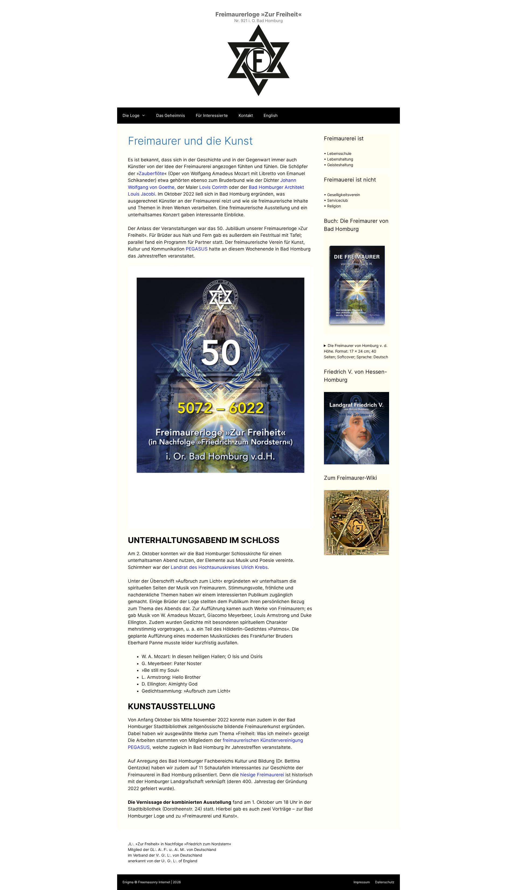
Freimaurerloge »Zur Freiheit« (258, 14)
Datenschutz (384, 882)
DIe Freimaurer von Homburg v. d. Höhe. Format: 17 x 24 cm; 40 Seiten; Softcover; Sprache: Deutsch (356, 351)
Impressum (362, 882)
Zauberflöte (151, 173)
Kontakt (246, 115)
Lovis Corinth (213, 187)
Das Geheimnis (170, 115)
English (271, 115)
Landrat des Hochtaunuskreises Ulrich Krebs (219, 567)
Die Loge (131, 115)
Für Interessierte (212, 115)
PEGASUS (197, 249)
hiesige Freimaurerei (262, 774)
